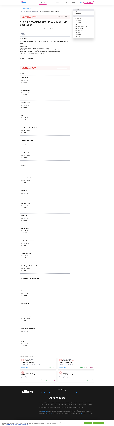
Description (78, 13)
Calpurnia (77, 32)
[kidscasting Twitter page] (54, 398)
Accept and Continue (98, 422)
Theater (22, 34)
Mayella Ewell (78, 20)
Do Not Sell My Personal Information (20, 424)
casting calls (43, 2)
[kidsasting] (23, 2)
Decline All (88, 422)
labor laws (78, 392)
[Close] (111, 422)
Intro (76, 11)
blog (67, 2)
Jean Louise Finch (79, 30)
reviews (73, 2)
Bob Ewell (77, 36)
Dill (76, 24)
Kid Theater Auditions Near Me (32, 11)
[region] (57, 423)
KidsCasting (22, 11)
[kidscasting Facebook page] (50, 398)
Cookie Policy (9, 424)
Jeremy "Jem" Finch (79, 28)
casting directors (58, 2)
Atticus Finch (78, 18)
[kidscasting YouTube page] (57, 398)
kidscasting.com (44, 411)
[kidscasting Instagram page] (60, 398)
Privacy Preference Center (77, 422)
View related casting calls (62, 16)
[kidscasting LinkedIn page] (63, 398)
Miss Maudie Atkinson (80, 34)
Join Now (89, 2)
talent (50, 2)
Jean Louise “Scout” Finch (81, 26)
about (59, 392)
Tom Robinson (78, 22)
